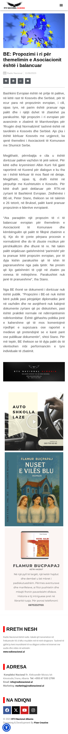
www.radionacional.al (14, 651)
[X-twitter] (16, 710)
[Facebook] (7, 710)
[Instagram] (33, 710)
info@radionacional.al (21, 682)
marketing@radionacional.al (29, 686)
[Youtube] (24, 710)
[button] (61, 5)
